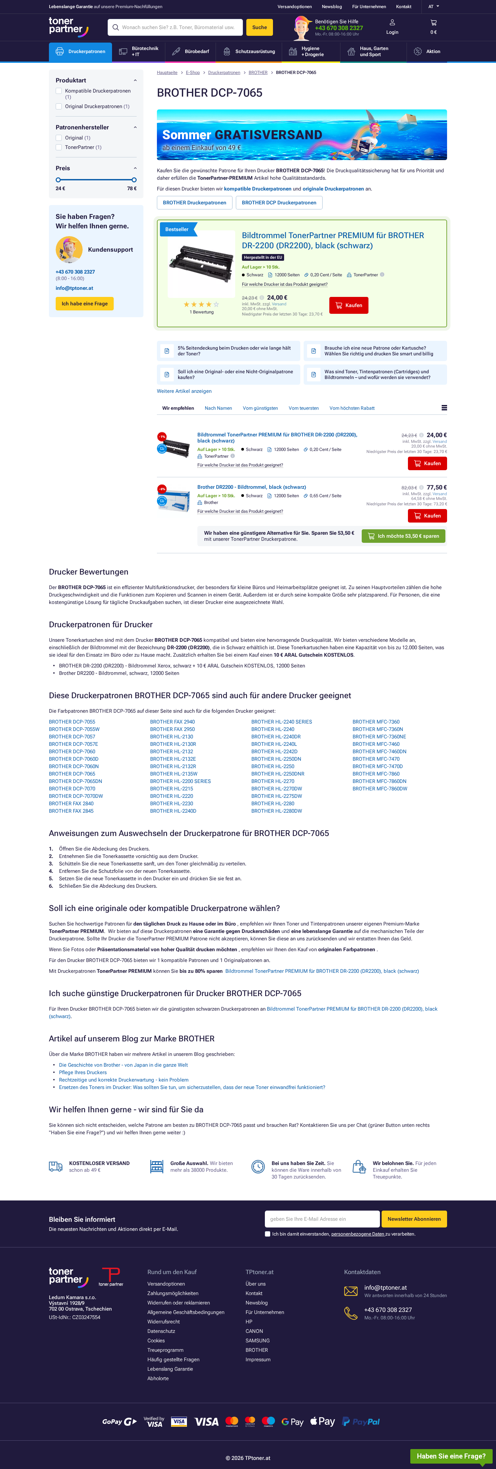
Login (392, 32)
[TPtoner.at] (69, 27)
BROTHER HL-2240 (272, 729)
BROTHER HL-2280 (272, 804)
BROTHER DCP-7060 (72, 752)
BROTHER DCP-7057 (72, 737)
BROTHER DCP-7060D (74, 759)
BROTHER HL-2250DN (276, 759)
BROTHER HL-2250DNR (277, 774)
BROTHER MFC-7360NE (379, 737)
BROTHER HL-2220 (171, 796)
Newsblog (332, 6)
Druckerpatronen (224, 72)
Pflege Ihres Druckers (83, 1072)
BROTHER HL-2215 (171, 789)
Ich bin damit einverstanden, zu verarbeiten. (344, 1234)
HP (249, 1322)
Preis (63, 168)
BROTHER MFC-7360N (378, 729)
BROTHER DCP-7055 (72, 722)
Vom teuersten (304, 408)
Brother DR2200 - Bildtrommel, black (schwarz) (251, 487)
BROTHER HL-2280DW (276, 811)
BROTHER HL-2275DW (276, 796)
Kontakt (403, 6)
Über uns (256, 1284)
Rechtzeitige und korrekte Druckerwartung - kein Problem (124, 1080)
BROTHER (258, 72)
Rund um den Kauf (171, 1271)
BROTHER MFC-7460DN (380, 752)
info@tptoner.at (74, 288)
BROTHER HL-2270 (272, 781)
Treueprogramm (165, 1350)
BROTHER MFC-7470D (378, 766)
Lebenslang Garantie (170, 1369)
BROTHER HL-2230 (171, 804)
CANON (254, 1331)
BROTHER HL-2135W (173, 774)
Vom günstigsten (260, 408)
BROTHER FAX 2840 (71, 804)
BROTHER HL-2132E (173, 759)
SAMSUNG (258, 1341)
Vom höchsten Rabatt (352, 408)
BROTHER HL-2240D (173, 811)
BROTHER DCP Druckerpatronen (279, 203)
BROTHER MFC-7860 (376, 774)
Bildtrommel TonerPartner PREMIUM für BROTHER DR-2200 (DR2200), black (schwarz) (322, 971)
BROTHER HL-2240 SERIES (281, 722)
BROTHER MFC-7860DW (380, 789)
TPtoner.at (260, 1271)
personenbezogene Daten (358, 1234)
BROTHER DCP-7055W (74, 729)
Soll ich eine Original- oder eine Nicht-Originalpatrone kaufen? (235, 374)
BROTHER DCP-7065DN (75, 781)
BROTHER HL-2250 (272, 766)
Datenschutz (161, 1331)
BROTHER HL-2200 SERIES (180, 781)
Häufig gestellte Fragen (173, 1360)
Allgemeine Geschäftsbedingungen (185, 1312)
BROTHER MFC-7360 (376, 722)
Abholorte (158, 1378)
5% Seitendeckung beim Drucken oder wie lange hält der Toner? (234, 350)
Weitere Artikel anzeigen (184, 391)
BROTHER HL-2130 (171, 737)
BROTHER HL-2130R (173, 744)
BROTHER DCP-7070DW (76, 796)
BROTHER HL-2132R (173, 766)
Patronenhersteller (82, 127)
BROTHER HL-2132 (171, 752)
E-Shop (193, 72)
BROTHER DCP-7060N (74, 766)
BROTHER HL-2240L (274, 744)
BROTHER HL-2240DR (276, 737)
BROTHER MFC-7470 (376, 759)
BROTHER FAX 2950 (172, 729)
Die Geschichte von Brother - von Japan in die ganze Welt (123, 1065)
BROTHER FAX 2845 (71, 811)
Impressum (258, 1360)
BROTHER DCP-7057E (73, 744)
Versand (279, 304)
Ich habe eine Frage (85, 304)
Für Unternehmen (369, 6)
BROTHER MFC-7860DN (380, 781)
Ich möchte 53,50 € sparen (408, 536)
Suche (259, 27)
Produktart (71, 80)
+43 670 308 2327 (339, 27)
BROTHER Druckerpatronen (194, 203)
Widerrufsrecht (163, 1322)
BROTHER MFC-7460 (376, 744)
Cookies (156, 1341)
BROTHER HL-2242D (274, 752)
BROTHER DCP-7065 (72, 774)
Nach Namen (218, 408)
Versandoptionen (295, 6)
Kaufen (354, 305)
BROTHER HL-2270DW (276, 789)
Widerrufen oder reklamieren (178, 1303)
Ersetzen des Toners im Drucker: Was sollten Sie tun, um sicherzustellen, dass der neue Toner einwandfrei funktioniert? (192, 1087)
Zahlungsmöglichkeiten (172, 1293)
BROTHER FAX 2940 (172, 722)
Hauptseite (167, 72)
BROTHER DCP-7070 (72, 789)
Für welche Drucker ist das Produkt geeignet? (285, 284)
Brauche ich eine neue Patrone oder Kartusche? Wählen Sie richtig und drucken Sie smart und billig (379, 350)
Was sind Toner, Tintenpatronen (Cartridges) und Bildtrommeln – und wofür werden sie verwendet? (378, 374)
